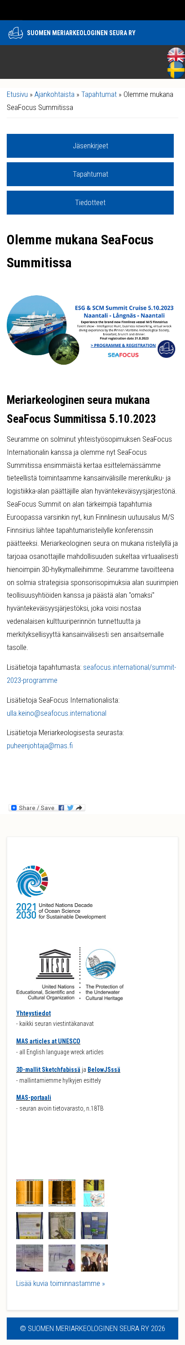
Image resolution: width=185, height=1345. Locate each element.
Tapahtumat (99, 94)
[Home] (16, 34)
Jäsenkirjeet (90, 145)
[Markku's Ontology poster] (61, 1236)
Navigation (11, 10)
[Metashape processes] (29, 1268)
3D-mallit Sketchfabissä (48, 1069)
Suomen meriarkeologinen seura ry (81, 33)
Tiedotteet (90, 202)
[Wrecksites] (94, 1203)
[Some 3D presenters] (94, 1268)
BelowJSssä (104, 1069)
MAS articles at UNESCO (48, 1041)
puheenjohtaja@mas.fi (40, 745)
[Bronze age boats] (61, 1268)
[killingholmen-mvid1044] (29, 1203)
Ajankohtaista (55, 94)
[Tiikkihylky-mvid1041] (61, 1203)
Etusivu (17, 94)
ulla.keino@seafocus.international (56, 713)
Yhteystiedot (33, 1013)
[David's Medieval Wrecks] (94, 1236)
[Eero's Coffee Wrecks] (29, 1236)
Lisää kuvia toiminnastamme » (60, 1283)
